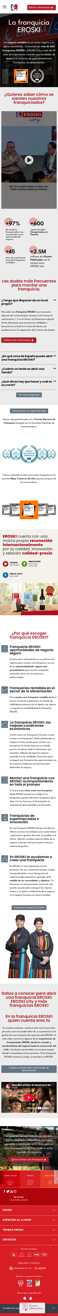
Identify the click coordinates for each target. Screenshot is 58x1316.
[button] (29, 159)
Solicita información (39, 7)
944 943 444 (18, 1197)
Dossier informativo (36, 1307)
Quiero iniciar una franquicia (27, 1159)
